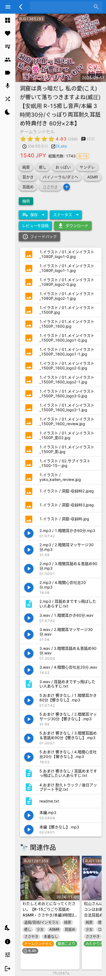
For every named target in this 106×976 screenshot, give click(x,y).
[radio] (23, 139)
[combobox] (62, 7)
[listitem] (7, 20)
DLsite (61, 146)
